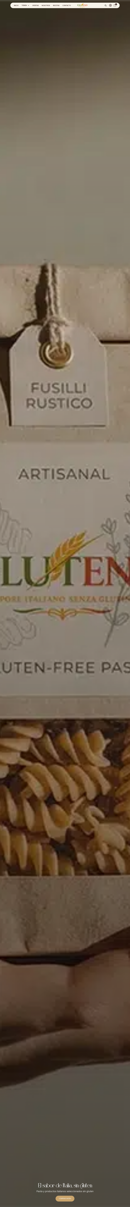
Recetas (56, 5)
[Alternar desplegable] (28, 5)
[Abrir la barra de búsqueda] (106, 5)
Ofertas (35, 5)
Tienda (24, 5)
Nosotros (46, 5)
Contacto (66, 5)
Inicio (16, 5)
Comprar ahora (65, 1198)
